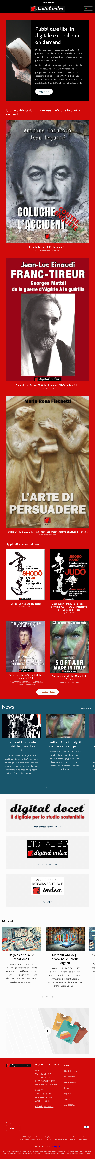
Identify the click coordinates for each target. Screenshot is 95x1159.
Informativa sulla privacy (61, 1137)
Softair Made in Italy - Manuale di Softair (69, 678)
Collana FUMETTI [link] (46, 864)
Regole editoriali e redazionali (21, 957)
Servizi (67, 1099)
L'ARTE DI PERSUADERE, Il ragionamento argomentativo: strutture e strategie (47, 531)
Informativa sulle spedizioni (79, 1139)
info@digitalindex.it (44, 1106)
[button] (5, 9)
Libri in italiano (70, 1077)
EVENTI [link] (46, 902)
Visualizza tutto (47, 692)
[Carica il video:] (47, 1031)
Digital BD (68, 1093)
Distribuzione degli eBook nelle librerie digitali (65, 959)
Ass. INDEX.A (69, 1105)
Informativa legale (60, 1139)
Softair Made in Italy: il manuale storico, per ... (65, 744)
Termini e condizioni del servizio (33, 1139)
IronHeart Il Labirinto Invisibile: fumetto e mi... (21, 746)
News (66, 1088)
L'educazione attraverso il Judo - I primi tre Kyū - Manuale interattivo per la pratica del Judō (69, 606)
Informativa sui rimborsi (80, 1137)
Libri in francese (70, 1071)
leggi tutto (44, 91)
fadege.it (56, 1146)
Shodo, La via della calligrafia (26, 603)
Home (66, 1065)
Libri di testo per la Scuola (46, 826)
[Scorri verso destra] (52, 787)
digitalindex (32, 1137)
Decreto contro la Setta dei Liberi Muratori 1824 (26, 676)
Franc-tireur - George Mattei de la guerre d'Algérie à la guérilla (47, 385)
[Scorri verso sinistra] (42, 787)
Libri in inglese (70, 1082)
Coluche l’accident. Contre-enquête (47, 247)
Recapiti (49, 1139)
